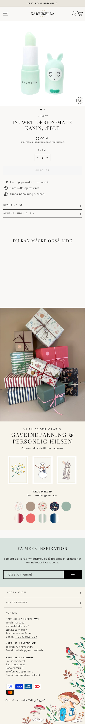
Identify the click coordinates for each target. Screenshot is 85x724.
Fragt (37, 142)
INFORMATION (16, 592)
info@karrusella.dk (26, 636)
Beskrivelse (13, 205)
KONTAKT (12, 613)
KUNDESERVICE (17, 602)
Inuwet (42, 116)
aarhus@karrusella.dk (28, 675)
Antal (42, 150)
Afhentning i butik (19, 213)
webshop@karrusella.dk (29, 650)
